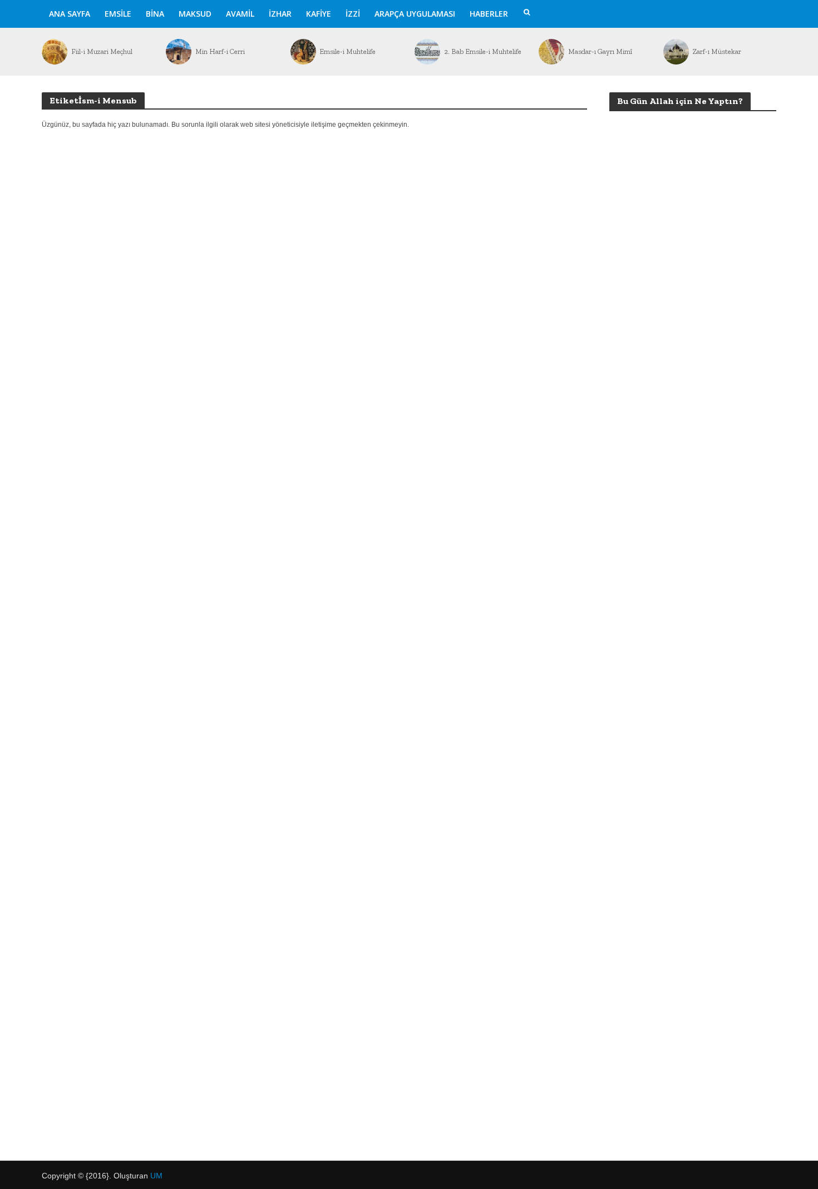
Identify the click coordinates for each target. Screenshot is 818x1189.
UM (156, 1175)
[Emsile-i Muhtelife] (302, 52)
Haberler (489, 13)
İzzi (353, 13)
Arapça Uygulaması (414, 13)
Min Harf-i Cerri (220, 51)
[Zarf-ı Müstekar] (675, 52)
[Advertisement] (692, 532)
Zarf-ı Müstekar (716, 51)
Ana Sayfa (69, 13)
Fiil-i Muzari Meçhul (101, 51)
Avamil (240, 13)
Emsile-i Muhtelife (347, 51)
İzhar (280, 13)
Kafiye (318, 13)
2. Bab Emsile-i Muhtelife (482, 51)
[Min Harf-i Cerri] (178, 52)
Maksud (195, 13)
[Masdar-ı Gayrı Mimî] (551, 52)
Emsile (118, 13)
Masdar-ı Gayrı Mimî (600, 51)
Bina (155, 13)
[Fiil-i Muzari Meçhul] (54, 52)
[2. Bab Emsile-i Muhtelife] (426, 52)
